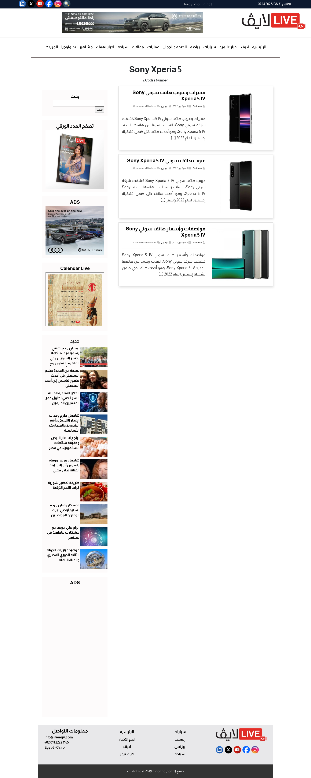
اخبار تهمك (105, 47)
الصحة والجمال (174, 47)
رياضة (195, 47)
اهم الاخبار (127, 739)
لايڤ (245, 47)
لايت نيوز (127, 754)
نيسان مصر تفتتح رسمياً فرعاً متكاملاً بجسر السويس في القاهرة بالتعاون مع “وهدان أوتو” (64, 358)
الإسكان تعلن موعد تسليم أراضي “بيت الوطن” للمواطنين (64, 510)
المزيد (53, 47)
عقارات (153, 47)
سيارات (209, 47)
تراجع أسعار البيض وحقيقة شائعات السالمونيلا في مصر (64, 443)
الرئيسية (259, 47)
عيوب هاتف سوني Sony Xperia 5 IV (166, 160)
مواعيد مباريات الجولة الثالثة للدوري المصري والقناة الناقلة (63, 555)
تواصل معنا (192, 4)
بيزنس (179, 747)
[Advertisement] (74, 650)
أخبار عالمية (228, 47)
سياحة (123, 47)
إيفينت (180, 739)
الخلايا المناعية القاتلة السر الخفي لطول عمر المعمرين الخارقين (62, 398)
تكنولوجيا (68, 47)
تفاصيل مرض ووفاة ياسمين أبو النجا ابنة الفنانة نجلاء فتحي (64, 465)
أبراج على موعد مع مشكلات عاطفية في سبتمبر (63, 533)
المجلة (208, 4)
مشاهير (86, 47)
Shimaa (197, 106)
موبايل (164, 106)
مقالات (138, 47)
